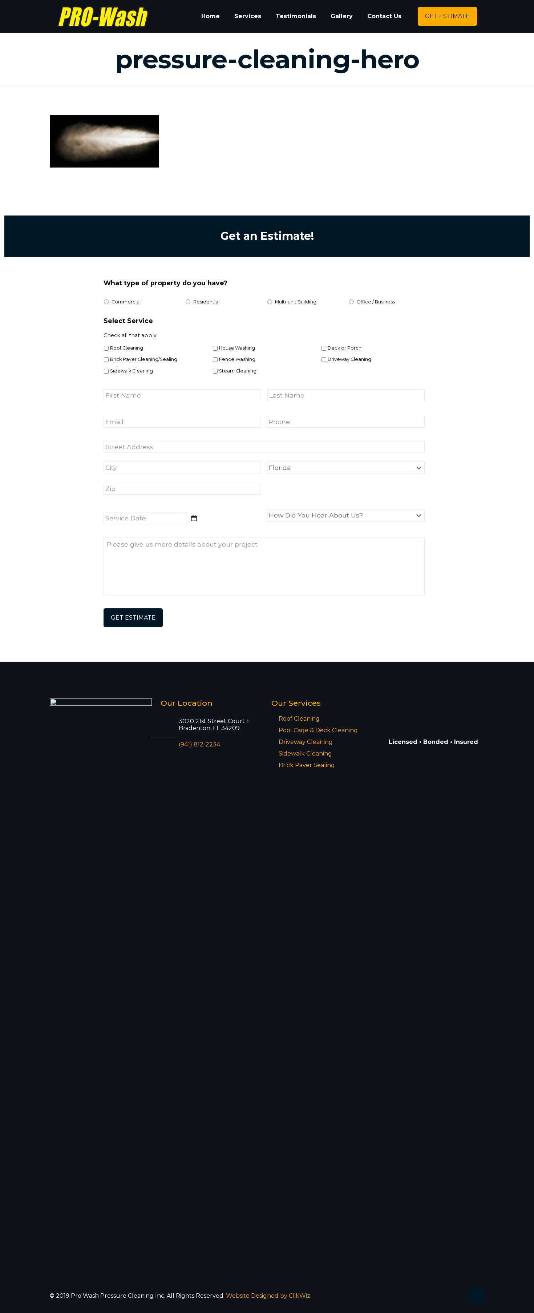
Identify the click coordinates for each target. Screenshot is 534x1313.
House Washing (237, 348)
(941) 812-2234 (199, 744)
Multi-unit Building (295, 302)
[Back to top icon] (476, 1295)
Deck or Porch (344, 348)
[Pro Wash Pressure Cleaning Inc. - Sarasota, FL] (103, 16)
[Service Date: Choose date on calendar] (194, 518)
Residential (206, 302)
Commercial (126, 302)
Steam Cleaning (237, 371)
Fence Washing (237, 359)
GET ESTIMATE (447, 16)
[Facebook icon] (459, 1295)
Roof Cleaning (126, 348)
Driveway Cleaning (349, 359)
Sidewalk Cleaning (131, 371)
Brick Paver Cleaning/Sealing (143, 359)
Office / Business (376, 302)
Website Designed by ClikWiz (268, 1295)
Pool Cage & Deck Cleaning (318, 730)
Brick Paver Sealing (307, 765)
